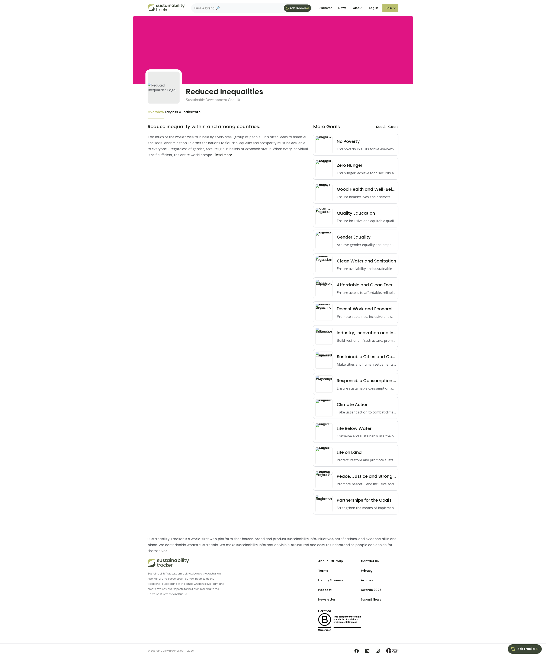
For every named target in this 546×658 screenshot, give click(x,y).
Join (389, 8)
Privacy (366, 571)
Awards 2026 (371, 590)
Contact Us (370, 561)
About (358, 8)
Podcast (325, 590)
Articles (367, 580)
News (342, 8)
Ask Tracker (299, 8)
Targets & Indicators (182, 112)
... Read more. (222, 154)
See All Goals (387, 126)
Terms (323, 571)
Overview (156, 112)
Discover (325, 8)
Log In (373, 8)
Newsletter (326, 599)
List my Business (330, 580)
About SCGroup (330, 561)
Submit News (371, 599)
